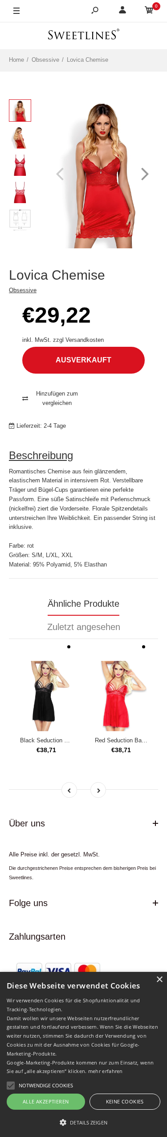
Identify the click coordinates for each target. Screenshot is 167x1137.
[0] (149, 11)
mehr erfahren (105, 1071)
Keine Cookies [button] (125, 1101)
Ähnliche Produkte (83, 604)
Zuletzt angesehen (83, 627)
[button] (83, 1122)
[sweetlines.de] (83, 35)
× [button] (159, 979)
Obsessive (23, 290)
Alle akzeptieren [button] (46, 1101)
